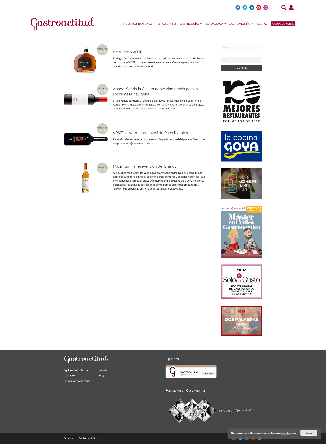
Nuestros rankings (137, 23)
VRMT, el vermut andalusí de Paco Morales (150, 133)
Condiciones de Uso (88, 438)
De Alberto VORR (127, 52)
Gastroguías (189, 23)
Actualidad (214, 23)
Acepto (308, 432)
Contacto (69, 375)
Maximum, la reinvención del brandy (145, 166)
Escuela (102, 370)
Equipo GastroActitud (76, 370)
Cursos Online (283, 23)
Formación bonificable (77, 380)
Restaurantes (166, 23)
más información (288, 433)
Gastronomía (239, 23)
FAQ (101, 375)
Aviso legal (68, 438)
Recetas (261, 23)
